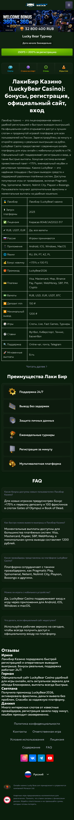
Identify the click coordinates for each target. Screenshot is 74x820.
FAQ (49, 747)
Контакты (20, 731)
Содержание (31, 747)
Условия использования (27, 739)
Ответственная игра (47, 731)
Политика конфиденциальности (37, 723)
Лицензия (57, 739)
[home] (37, 5)
